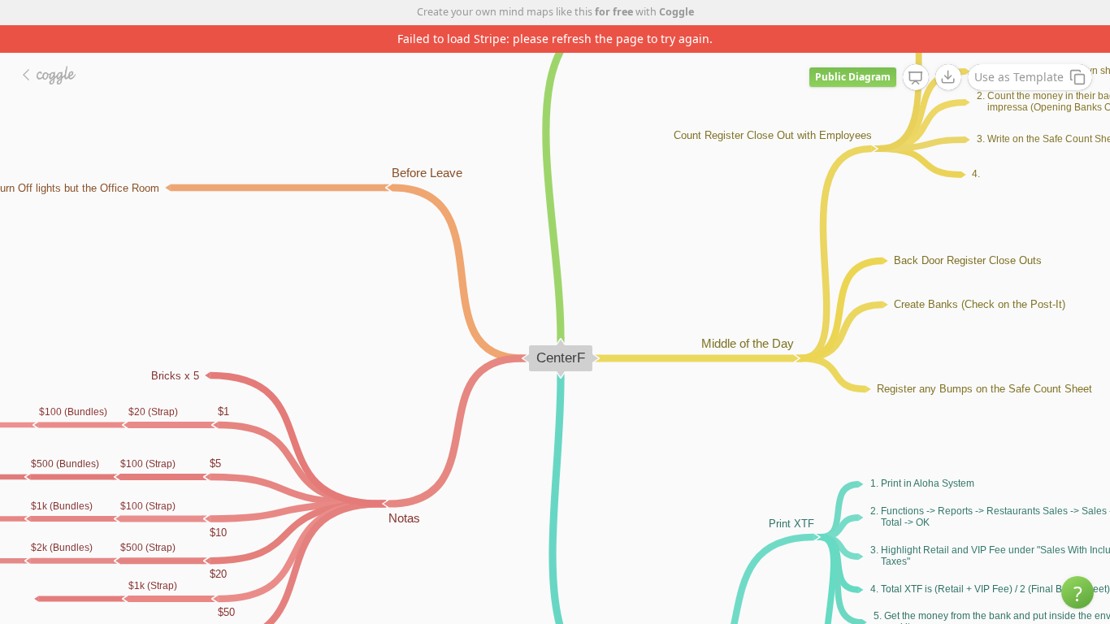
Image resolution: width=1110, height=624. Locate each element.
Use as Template (1019, 76)
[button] (1077, 592)
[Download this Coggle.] (948, 77)
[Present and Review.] (916, 78)
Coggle (676, 12)
